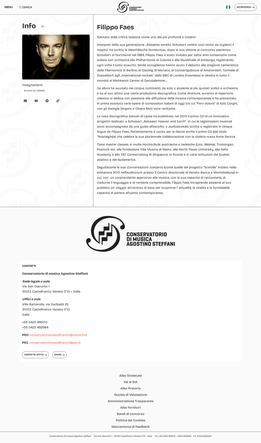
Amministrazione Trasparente (130, 401)
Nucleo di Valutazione (130, 395)
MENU (8, 7)
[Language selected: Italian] (229, 7)
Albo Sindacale (130, 376)
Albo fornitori (130, 407)
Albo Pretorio (130, 388)
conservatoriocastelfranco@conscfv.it (58, 335)
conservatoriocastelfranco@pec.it (55, 343)
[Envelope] (25, 101)
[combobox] (38, 7)
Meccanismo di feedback (130, 427)
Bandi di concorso (130, 414)
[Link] (58, 101)
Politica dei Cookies (130, 420)
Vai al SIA (130, 382)
